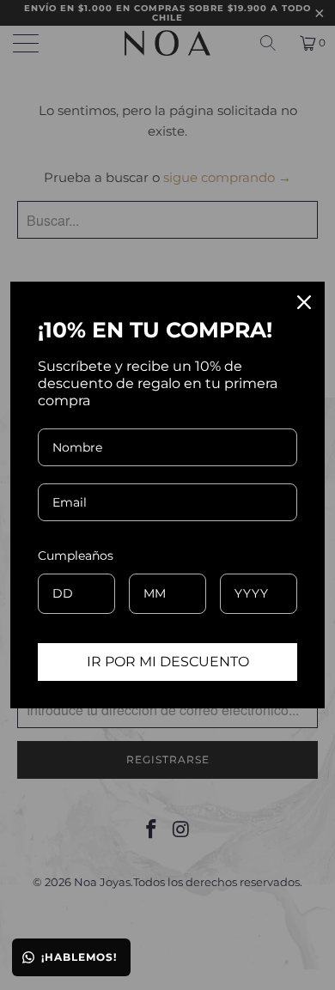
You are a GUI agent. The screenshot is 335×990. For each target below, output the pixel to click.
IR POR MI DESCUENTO (168, 661)
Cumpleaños (75, 555)
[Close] (304, 302)
